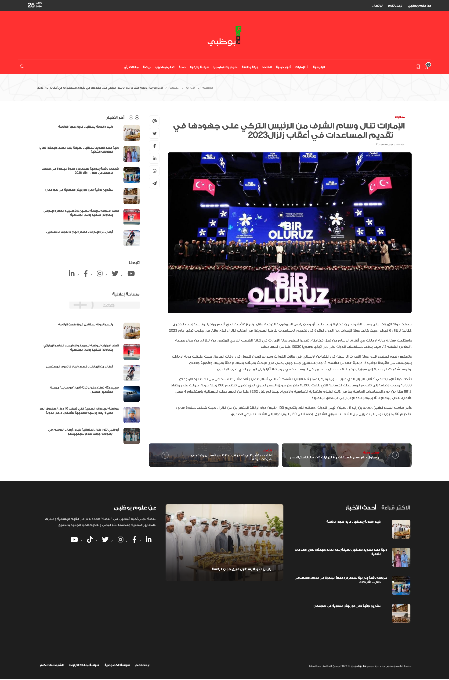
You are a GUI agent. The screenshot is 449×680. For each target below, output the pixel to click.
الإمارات (300, 67)
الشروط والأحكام (52, 665)
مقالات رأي (131, 67)
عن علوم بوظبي (419, 5)
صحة (182, 67)
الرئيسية (319, 67)
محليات (174, 87)
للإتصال (377, 5)
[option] (88, 185)
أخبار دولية (283, 67)
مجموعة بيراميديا (362, 666)
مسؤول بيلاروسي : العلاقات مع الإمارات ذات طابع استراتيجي (334, 457)
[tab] (360, 507)
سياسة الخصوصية (117, 665)
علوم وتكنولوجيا (226, 67)
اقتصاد (267, 67)
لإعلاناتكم (395, 5)
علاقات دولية (371, 452)
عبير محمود (386, 144)
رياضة (147, 67)
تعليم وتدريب (164, 67)
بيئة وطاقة (250, 67)
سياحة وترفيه (199, 67)
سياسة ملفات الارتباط (84, 665)
